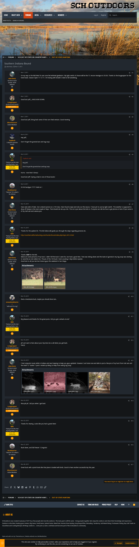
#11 (132, 316)
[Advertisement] (67, 40)
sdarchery (9, 66)
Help (116, 505)
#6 (132, 184)
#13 (132, 360)
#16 (132, 445)
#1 (132, 73)
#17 (132, 464)
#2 (132, 96)
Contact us (80, 505)
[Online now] (12, 100)
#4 (132, 135)
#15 (132, 421)
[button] (21, 15)
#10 (132, 296)
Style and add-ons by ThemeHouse (13, 536)
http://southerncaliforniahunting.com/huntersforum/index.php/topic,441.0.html (47, 235)
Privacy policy (106, 505)
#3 (132, 117)
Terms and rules (93, 505)
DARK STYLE (9, 505)
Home (122, 505)
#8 (132, 228)
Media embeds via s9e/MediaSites (36, 536)
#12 (132, 340)
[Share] (129, 73)
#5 (132, 154)
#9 (132, 252)
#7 (132, 204)
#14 (132, 401)
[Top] (128, 505)
